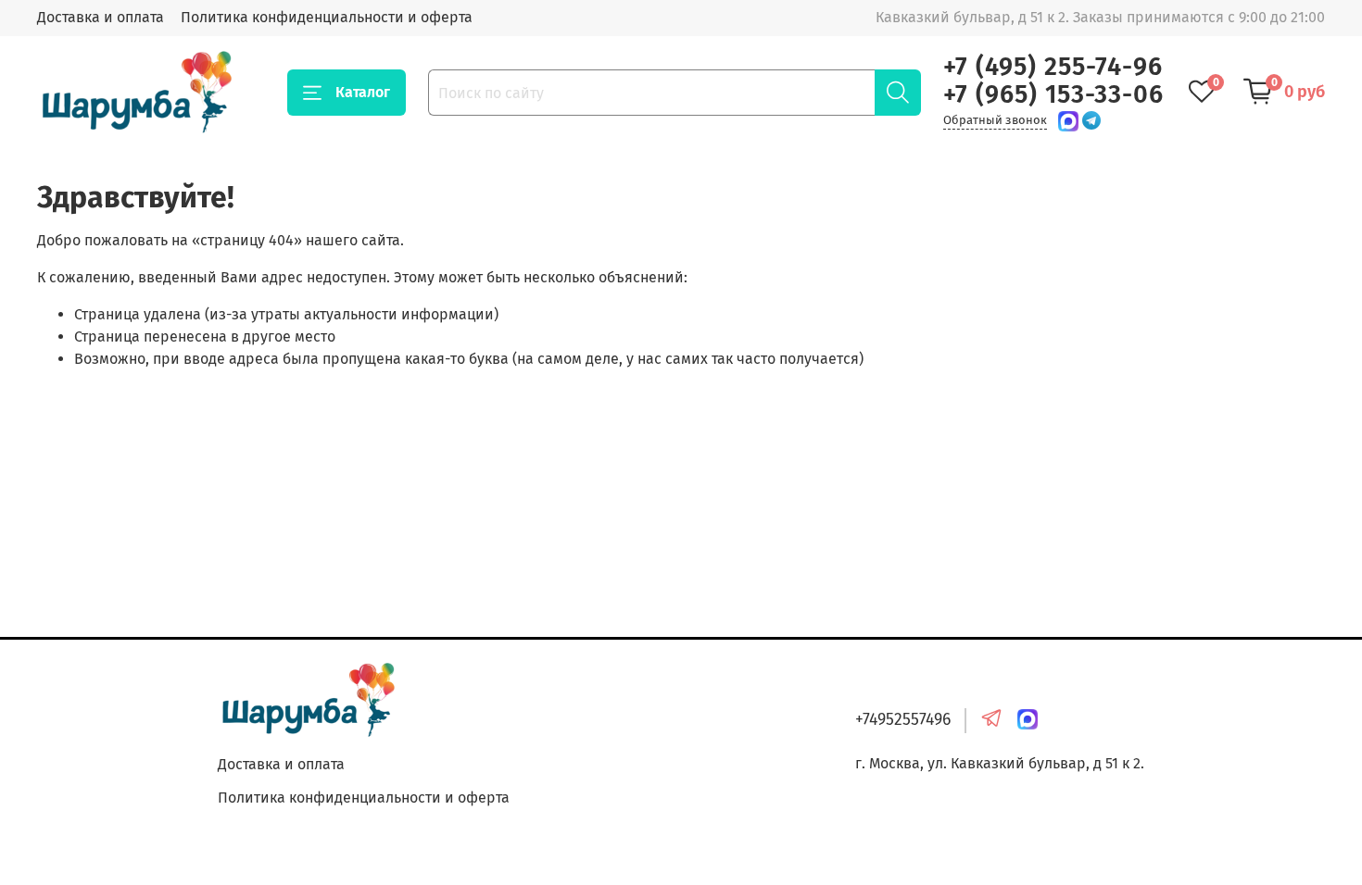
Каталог (362, 92)
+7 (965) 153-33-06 (1053, 94)
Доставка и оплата (100, 17)
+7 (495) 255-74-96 (1053, 66)
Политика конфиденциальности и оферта (327, 17)
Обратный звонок (995, 120)
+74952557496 (903, 719)
